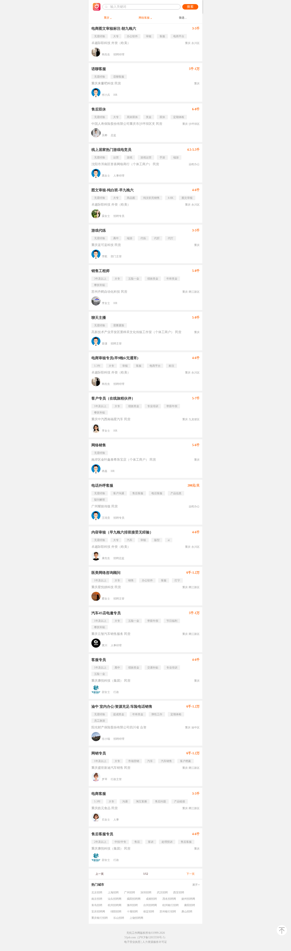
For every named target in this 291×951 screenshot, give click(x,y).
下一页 (190, 873)
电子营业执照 (132, 942)
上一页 (99, 873)
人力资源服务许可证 (154, 942)
